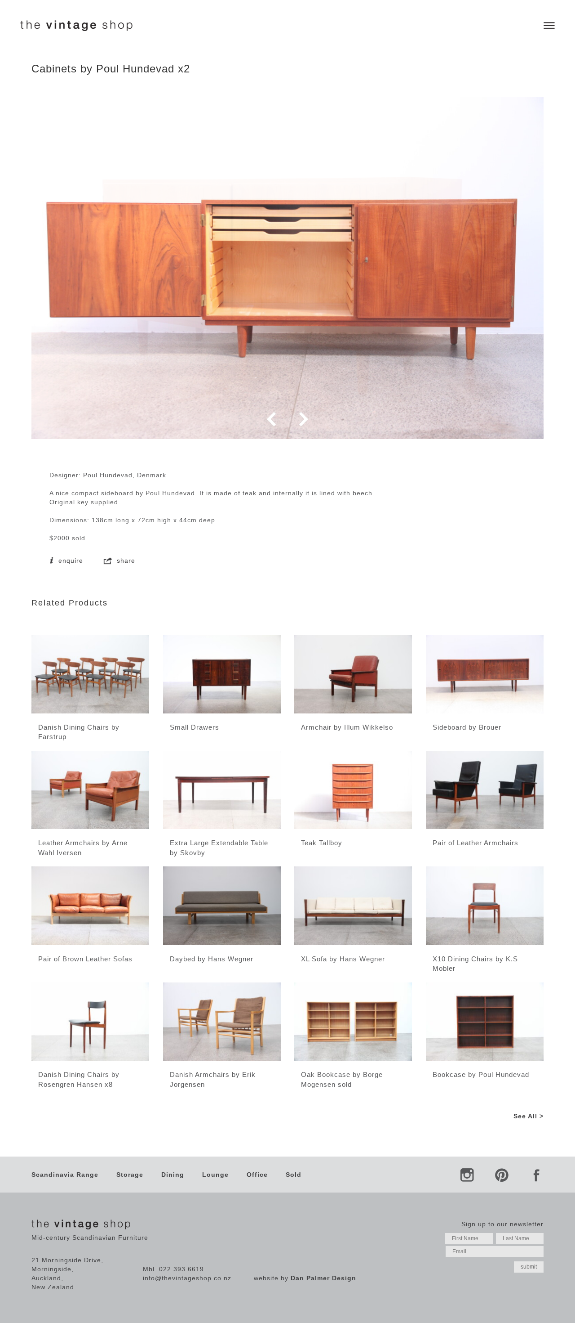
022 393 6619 (181, 1269)
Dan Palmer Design (323, 1278)
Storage (129, 1174)
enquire (69, 560)
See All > (528, 1116)
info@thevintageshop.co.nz (187, 1278)
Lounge (215, 1174)
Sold (293, 1174)
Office (257, 1174)
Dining (172, 1174)
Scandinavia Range (64, 1174)
